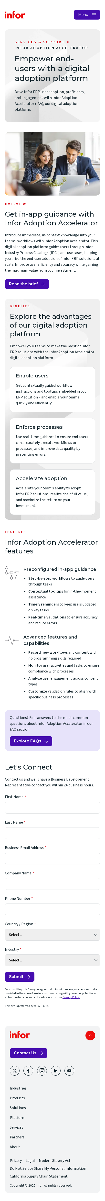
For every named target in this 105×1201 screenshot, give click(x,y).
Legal (30, 1160)
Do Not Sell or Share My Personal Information (48, 1168)
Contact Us (25, 1053)
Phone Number (17, 898)
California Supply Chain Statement (39, 1176)
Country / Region (19, 924)
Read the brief (26, 285)
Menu (83, 14)
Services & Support (40, 42)
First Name (14, 797)
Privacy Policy (71, 997)
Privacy (16, 1160)
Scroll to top (90, 1035)
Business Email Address (24, 847)
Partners (17, 1137)
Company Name (18, 873)
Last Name (14, 822)
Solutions (18, 1108)
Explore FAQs (33, 742)
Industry (12, 949)
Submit (16, 976)
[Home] (15, 15)
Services (16, 1127)
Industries (18, 1088)
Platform (17, 1117)
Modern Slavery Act (55, 1160)
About (15, 1147)
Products (17, 1098)
